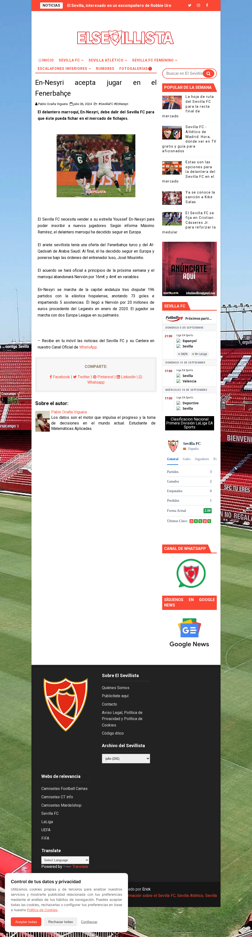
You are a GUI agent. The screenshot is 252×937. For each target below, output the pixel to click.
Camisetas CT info (57, 797)
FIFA (45, 838)
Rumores (105, 69)
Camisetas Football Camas (64, 788)
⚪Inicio (46, 60)
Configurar (89, 922)
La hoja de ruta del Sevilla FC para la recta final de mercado (188, 106)
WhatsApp (88, 347)
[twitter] (189, 5)
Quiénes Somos (115, 687)
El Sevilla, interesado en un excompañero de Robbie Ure (119, 5)
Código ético (113, 733)
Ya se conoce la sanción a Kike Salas (200, 197)
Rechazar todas (60, 922)
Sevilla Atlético (106, 60)
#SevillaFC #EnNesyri (113, 104)
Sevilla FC (69, 60)
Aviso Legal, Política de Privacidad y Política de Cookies (122, 718)
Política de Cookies (42, 910)
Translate (80, 866)
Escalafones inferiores (62, 69)
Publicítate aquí (115, 696)
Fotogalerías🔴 (135, 69)
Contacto (109, 704)
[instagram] (198, 5)
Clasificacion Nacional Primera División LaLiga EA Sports (189, 423)
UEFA (45, 830)
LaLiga (47, 821)
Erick (146, 889)
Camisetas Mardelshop (61, 805)
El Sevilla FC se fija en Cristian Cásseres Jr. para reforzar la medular (189, 222)
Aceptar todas (26, 922)
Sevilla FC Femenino (153, 60)
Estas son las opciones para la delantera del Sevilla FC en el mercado (188, 171)
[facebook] (207, 5)
